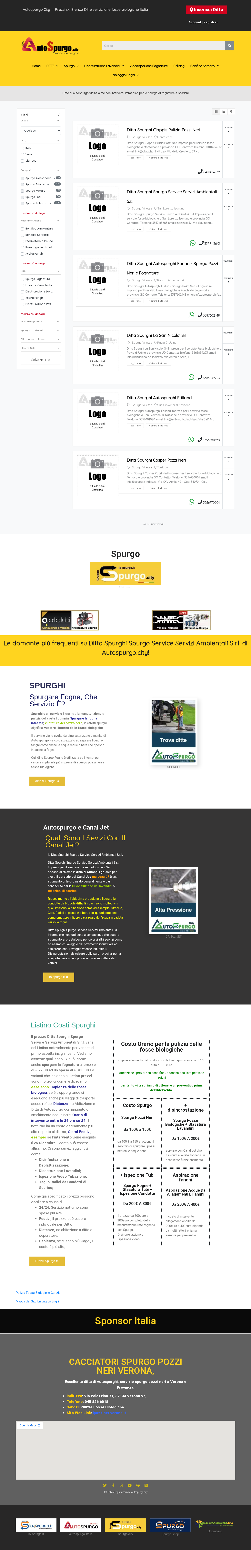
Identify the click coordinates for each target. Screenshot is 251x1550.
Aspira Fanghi (34, 254)
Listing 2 (53, 1301)
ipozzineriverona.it (109, 1413)
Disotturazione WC (38, 304)
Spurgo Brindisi (35, 184)
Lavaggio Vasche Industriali (40, 285)
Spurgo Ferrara (35, 191)
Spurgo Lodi (33, 197)
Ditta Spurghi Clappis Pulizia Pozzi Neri (163, 129)
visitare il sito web (158, 157)
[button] (206, 9)
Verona (30, 154)
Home (36, 66)
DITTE (50, 66)
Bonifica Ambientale (39, 228)
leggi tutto (135, 157)
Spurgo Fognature (37, 279)
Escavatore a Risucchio (40, 241)
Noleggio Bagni (124, 75)
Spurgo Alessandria (38, 178)
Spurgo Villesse (142, 137)
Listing (42, 1301)
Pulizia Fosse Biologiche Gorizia (38, 1293)
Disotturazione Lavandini (102, 66)
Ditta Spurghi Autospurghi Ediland (159, 397)
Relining (179, 66)
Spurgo (69, 66)
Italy (28, 148)
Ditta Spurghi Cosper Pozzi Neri (156, 460)
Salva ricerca (40, 360)
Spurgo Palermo (36, 203)
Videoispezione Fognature (149, 66)
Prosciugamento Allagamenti (40, 247)
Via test (30, 161)
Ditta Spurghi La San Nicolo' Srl (156, 335)
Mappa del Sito (26, 1301)
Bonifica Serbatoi (202, 66)
